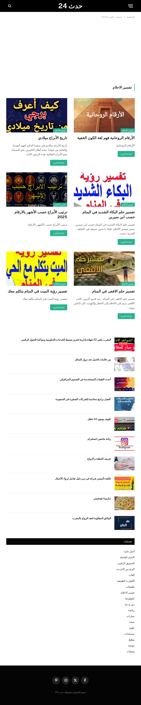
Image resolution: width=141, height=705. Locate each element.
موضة (131, 645)
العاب (132, 574)
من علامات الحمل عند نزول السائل (93, 359)
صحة (132, 622)
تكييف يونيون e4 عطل (99, 419)
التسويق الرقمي (126, 563)
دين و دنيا (130, 604)
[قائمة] (130, 6)
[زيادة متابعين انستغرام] (124, 444)
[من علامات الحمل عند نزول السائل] (124, 364)
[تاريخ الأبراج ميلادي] (36, 115)
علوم (132, 627)
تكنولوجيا (130, 598)
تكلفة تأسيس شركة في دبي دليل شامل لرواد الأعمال (83, 478)
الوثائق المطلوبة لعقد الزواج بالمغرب (91, 518)
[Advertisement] (70, 50)
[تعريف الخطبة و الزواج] (124, 463)
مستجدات (129, 633)
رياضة (131, 610)
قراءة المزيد (126, 154)
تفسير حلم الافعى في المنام (113, 291)
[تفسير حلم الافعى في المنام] (104, 268)
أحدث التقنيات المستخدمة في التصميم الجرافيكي (85, 379)
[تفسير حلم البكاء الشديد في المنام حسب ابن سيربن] (104, 189)
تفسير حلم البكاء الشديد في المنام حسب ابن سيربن (108, 214)
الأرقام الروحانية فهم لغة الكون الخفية (106, 138)
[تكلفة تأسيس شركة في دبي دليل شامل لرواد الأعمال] (124, 483)
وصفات (131, 651)
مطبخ (132, 639)
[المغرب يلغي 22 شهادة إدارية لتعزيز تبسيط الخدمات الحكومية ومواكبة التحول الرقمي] (124, 344)
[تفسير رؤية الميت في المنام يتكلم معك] (36, 268)
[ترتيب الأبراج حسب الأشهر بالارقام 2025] (36, 189)
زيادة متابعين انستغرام (99, 438)
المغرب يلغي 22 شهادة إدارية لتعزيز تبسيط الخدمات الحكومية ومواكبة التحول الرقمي (66, 339)
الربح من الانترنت (125, 569)
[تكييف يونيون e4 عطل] (124, 424)
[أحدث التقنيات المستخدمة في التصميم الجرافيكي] (124, 384)
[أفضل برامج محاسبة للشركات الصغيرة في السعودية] (124, 404)
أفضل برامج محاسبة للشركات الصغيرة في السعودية (83, 399)
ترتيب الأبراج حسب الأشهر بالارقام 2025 (41, 214)
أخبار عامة (129, 551)
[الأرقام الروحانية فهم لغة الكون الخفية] (104, 115)
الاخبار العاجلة (127, 557)
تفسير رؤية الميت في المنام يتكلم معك (37, 291)
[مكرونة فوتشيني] (124, 503)
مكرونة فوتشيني (102, 498)
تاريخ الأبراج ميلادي (52, 138)
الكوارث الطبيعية (126, 580)
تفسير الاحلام (127, 130)
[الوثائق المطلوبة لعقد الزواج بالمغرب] (124, 523)
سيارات (130, 616)
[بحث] (10, 6)
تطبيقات (130, 586)
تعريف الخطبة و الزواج (99, 458)
